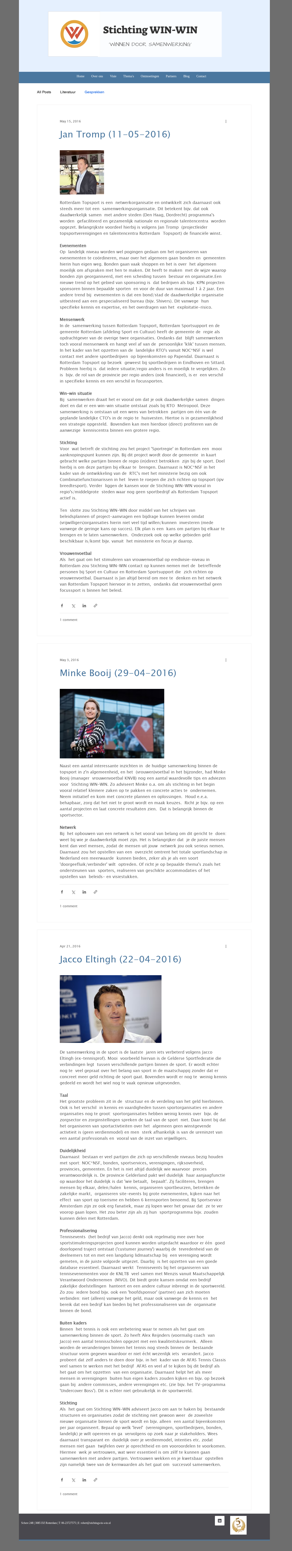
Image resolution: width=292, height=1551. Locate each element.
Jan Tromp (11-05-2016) (115, 133)
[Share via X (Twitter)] (73, 605)
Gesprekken (94, 92)
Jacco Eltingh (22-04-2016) (120, 958)
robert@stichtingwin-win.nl (96, 1523)
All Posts (44, 92)
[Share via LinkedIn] (84, 605)
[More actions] (226, 121)
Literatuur (68, 92)
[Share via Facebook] (62, 605)
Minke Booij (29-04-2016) (118, 672)
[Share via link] (95, 605)
